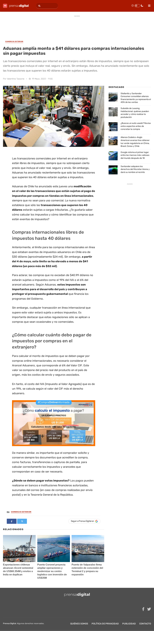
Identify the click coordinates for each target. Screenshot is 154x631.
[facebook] (143, 609)
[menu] (148, 4)
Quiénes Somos (79, 623)
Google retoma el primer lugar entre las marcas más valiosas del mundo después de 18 (135, 155)
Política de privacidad (105, 623)
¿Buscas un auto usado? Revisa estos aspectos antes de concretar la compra (136, 126)
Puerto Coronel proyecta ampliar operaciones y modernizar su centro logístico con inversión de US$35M (52, 571)
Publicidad (129, 623)
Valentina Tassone (15, 79)
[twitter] (149, 609)
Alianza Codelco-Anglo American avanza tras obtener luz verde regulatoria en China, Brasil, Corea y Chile (135, 141)
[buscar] (39, 6)
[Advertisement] (77, 25)
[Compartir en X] (22, 521)
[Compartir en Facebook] (12, 521)
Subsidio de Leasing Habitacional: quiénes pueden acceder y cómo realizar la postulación (135, 112)
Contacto (145, 623)
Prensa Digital (9, 623)
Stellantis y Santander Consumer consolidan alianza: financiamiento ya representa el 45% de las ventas (136, 98)
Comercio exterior (21, 512)
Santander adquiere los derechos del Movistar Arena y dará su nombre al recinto (135, 169)
